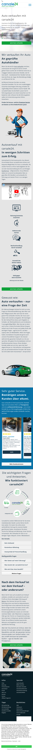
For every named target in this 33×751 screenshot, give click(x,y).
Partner (3, 696)
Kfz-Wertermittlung (6, 707)
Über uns (4, 692)
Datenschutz (19, 709)
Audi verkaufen (20, 683)
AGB (17, 705)
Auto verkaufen (18, 66)
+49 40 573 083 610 (2, 1)
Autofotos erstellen (6, 711)
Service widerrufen (20, 712)
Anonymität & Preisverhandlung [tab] (15, 552)
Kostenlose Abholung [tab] (11, 547)
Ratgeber (4, 712)
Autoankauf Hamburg (21, 690)
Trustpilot (24, 717)
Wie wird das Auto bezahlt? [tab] (13, 569)
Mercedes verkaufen (21, 686)
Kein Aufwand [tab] (9, 543)
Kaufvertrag (5, 171)
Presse (3, 690)
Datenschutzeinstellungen (22, 711)
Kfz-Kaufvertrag (5, 705)
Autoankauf (4, 688)
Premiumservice (5, 686)
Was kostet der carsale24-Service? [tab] (16, 565)
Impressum (19, 707)
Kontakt (18, 714)
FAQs (3, 683)
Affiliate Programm (6, 698)
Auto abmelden (5, 709)
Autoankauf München (21, 688)
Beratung (4, 685)
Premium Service (24, 102)
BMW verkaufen (20, 685)
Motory (4, 601)
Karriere (3, 694)
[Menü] (29, 4)
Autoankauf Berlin (20, 692)
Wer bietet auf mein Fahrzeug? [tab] (15, 561)
